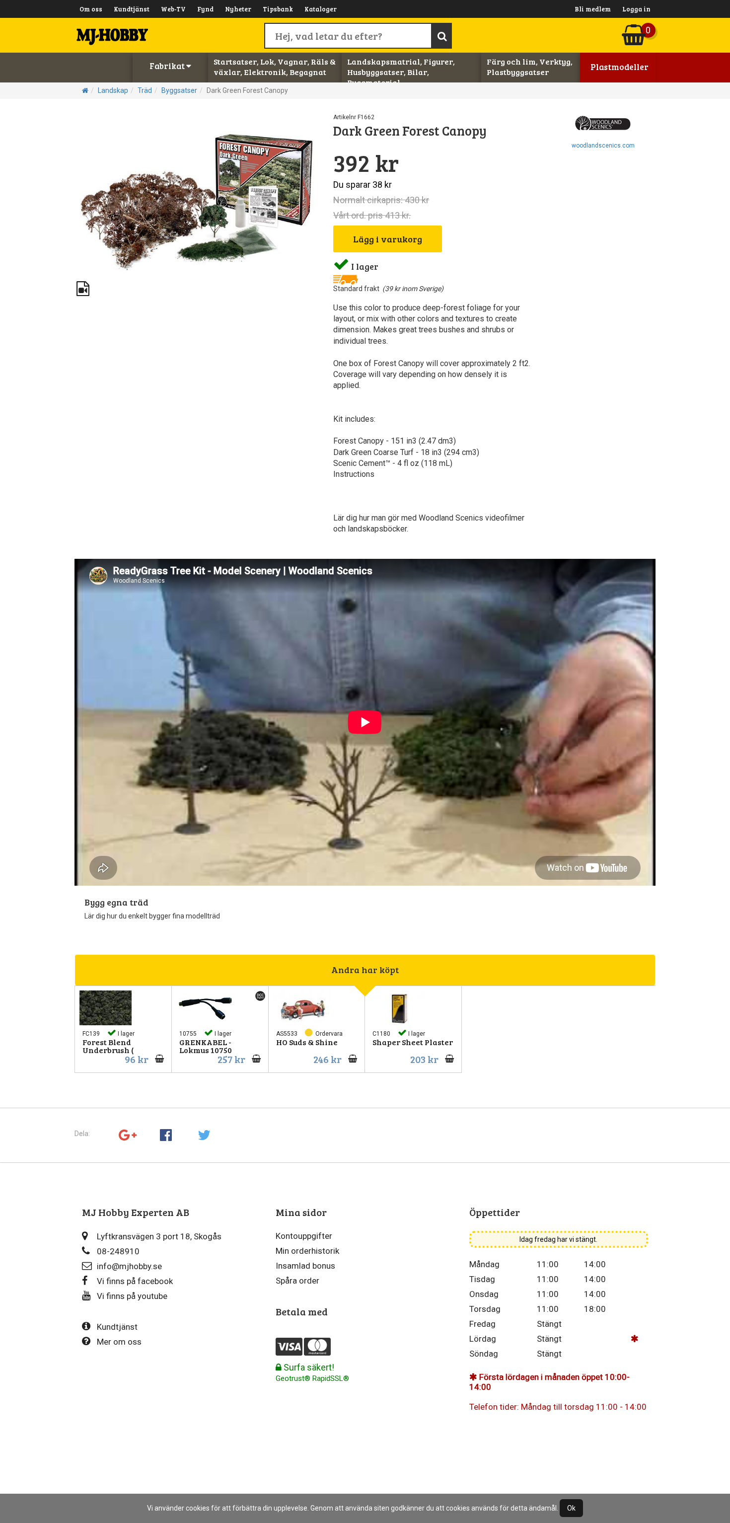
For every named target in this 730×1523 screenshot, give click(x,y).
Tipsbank (278, 8)
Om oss (90, 8)
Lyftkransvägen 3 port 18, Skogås (159, 1236)
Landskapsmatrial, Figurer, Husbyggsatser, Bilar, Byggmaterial (401, 71)
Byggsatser (179, 90)
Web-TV (173, 8)
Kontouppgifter (304, 1236)
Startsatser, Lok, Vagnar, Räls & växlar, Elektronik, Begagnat (275, 66)
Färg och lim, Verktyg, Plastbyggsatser (530, 66)
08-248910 (118, 1251)
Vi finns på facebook (135, 1281)
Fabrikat (167, 66)
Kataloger (320, 8)
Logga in (636, 8)
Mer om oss (119, 1342)
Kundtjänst (131, 8)
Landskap (113, 90)
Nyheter (238, 8)
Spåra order (297, 1281)
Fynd (205, 8)
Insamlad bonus (305, 1266)
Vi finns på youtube (132, 1296)
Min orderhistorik (307, 1251)
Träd (145, 90)
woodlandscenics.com (603, 145)
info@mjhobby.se (129, 1266)
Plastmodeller (619, 67)
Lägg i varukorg (387, 239)
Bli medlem (593, 8)
